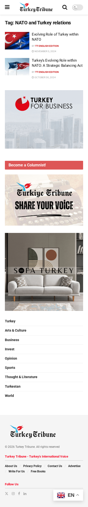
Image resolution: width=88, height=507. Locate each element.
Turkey (10, 321)
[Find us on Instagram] (13, 493)
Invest (9, 349)
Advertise (74, 466)
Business (12, 340)
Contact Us (55, 466)
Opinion (11, 358)
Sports (10, 368)
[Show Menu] (7, 7)
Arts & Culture (15, 330)
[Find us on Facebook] (19, 493)
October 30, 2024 (45, 77)
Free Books (38, 471)
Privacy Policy (32, 466)
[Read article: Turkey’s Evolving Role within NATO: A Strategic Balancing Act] (17, 67)
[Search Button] (64, 7)
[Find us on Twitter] (6, 493)
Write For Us (17, 471)
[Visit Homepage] (36, 7)
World (9, 396)
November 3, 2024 (45, 51)
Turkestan (13, 386)
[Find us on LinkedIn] (24, 493)
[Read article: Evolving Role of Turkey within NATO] (17, 40)
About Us (11, 466)
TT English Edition (47, 46)
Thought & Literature (21, 377)
